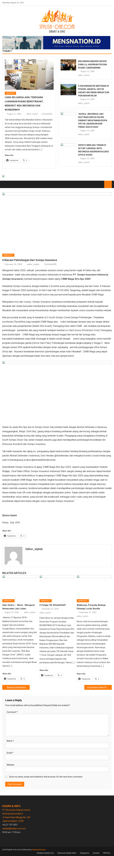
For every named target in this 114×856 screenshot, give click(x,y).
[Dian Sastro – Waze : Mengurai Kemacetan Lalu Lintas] (19, 586)
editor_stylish (32, 114)
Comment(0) (47, 114)
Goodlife (10, 93)
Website (10, 765)
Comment (12, 712)
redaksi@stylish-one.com (14, 828)
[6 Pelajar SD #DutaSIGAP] (57, 586)
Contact (96, 853)
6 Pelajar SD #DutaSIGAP (52, 605)
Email (10, 753)
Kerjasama (84, 853)
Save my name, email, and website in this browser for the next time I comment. (46, 777)
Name (10, 741)
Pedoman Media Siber (66, 853)
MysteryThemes (39, 849)
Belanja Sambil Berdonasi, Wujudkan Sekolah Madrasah (18, 687)
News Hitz (8, 255)
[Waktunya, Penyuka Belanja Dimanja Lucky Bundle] (94, 586)
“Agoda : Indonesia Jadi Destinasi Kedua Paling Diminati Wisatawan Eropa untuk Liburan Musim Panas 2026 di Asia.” (92, 120)
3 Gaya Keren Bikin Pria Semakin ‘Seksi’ (99, 687)
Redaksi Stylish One (45, 853)
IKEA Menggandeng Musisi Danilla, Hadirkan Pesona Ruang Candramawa (92, 64)
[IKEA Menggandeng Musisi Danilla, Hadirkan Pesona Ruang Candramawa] (68, 64)
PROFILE (106, 853)
